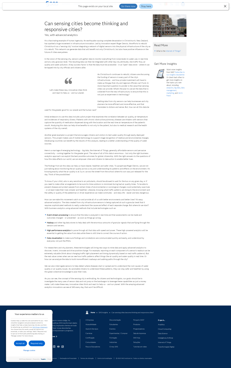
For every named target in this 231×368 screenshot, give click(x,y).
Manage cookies (29, 350)
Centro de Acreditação (104, 358)
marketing (170, 93)
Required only (37, 343)
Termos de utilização (87, 358)
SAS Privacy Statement (39, 327)
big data (177, 88)
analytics (170, 88)
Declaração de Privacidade (68, 358)
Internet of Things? (173, 51)
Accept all (20, 343)
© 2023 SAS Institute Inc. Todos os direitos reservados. (134, 358)
